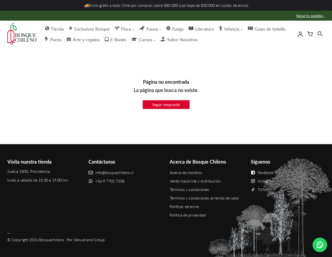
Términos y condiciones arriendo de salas (204, 198)
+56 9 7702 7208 (109, 181)
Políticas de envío (184, 206)
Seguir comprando (166, 105)
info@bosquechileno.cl (114, 172)
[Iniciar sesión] (300, 34)
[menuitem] (54, 28)
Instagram (266, 181)
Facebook (266, 172)
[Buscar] (320, 34)
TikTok (263, 189)
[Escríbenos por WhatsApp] (320, 245)
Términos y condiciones (189, 189)
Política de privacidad (188, 215)
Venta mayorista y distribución (195, 181)
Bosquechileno (51, 239)
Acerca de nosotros (186, 172)
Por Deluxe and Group (86, 239)
